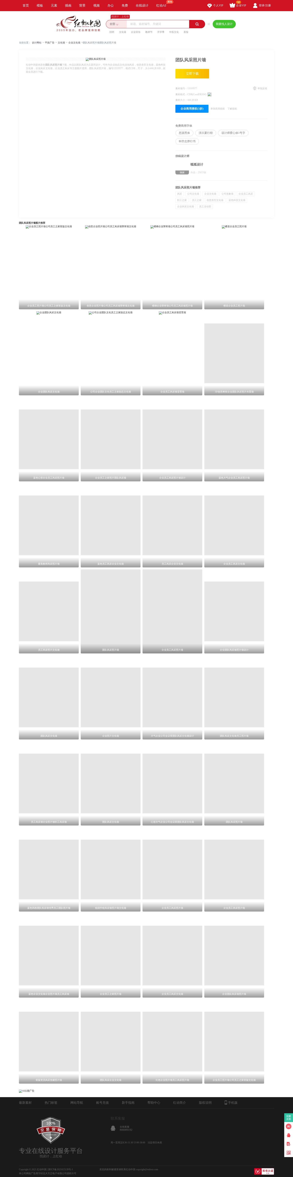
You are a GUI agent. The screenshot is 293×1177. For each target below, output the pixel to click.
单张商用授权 (217, 108)
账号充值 (102, 1102)
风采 (179, 193)
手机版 (233, 1102)
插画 (68, 5)
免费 (125, 5)
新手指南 (128, 1102)
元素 (54, 5)
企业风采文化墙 (185, 206)
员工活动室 (205, 206)
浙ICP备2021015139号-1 (60, 1169)
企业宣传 (136, 32)
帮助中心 (153, 1102)
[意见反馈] (288, 1144)
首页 (26, 5)
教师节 (148, 32)
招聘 (111, 32)
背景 (82, 5)
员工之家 (197, 200)
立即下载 (192, 73)
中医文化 (174, 32)
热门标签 (51, 1102)
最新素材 (25, 1102)
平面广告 (49, 42)
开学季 (160, 32)
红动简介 (179, 1102)
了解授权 (232, 108)
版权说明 (205, 1102)
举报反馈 (262, 88)
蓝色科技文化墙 (237, 200)
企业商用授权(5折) (192, 108)
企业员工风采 (246, 193)
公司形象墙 (227, 193)
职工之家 (182, 200)
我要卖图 (288, 1117)
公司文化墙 (193, 193)
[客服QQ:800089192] (288, 1135)
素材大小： (181, 100)
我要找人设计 (224, 24)
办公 (110, 5)
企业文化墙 (74, 42)
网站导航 (76, 1102)
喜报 (186, 32)
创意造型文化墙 (215, 200)
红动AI (161, 5)
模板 (40, 5)
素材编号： (181, 88)
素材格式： (181, 94)
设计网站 (36, 42)
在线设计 (142, 5)
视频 (96, 5)
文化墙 (122, 32)
